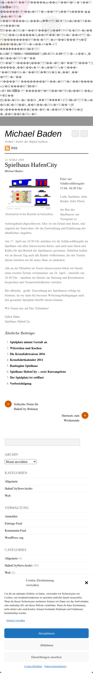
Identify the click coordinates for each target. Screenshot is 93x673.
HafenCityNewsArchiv (19, 488)
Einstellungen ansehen (46, 657)
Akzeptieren (46, 633)
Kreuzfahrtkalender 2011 (26, 359)
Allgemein (11, 481)
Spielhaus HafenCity (31, 164)
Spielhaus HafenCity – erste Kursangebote (38, 371)
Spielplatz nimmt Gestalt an (28, 342)
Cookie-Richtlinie (33, 666)
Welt (8, 495)
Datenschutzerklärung (55, 666)
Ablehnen (46, 645)
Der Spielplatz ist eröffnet (27, 377)
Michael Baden (14, 171)
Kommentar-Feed (15, 530)
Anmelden (11, 516)
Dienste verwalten (15, 620)
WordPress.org (14, 537)
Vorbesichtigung (20, 383)
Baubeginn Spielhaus (24, 365)
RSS (14, 148)
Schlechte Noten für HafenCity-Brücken (22, 406)
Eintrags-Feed (13, 523)
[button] (86, 583)
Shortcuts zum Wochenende (74, 417)
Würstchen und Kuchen (26, 348)
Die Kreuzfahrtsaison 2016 (27, 354)
